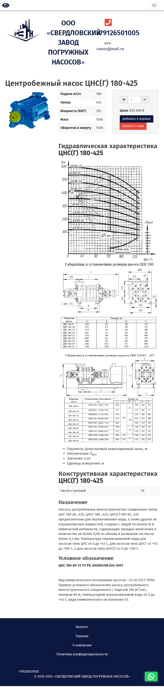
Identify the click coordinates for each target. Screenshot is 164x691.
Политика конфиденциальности (82, 654)
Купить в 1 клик (133, 126)
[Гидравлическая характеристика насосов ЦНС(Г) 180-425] (109, 210)
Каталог (82, 627)
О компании (82, 645)
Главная (82, 636)
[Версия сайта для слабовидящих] (5, 5)
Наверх (7, 683)
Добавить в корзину (137, 119)
